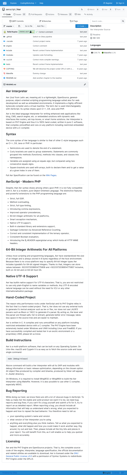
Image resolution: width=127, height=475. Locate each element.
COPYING (10, 69)
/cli (9, 60)
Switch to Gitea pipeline (42, 37)
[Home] (4, 3)
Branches (46, 21)
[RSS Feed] (82, 9)
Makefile (9, 73)
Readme (96, 34)
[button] (19, 26)
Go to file (28, 26)
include (9, 50)
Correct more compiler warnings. (46, 60)
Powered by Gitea (9, 473)
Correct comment (46, 32)
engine (9, 46)
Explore (13, 3)
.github (9, 37)
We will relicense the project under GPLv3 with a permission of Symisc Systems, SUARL (68, 69)
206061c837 (24, 32)
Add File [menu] (40, 26)
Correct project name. (42, 41)
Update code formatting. (43, 55)
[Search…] (123, 21)
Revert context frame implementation (48, 50)
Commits (18, 21)
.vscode (9, 41)
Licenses (115, 473)
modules (9, 55)
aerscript (10, 9)
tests (8, 64)
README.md (11, 78)
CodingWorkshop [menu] (27, 3)
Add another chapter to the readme (47, 78)
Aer (19, 9)
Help (41, 3)
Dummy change (39, 73)
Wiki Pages (51, 175)
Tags (75, 21)
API (122, 473)
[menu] (107, 473)
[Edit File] (85, 84)
